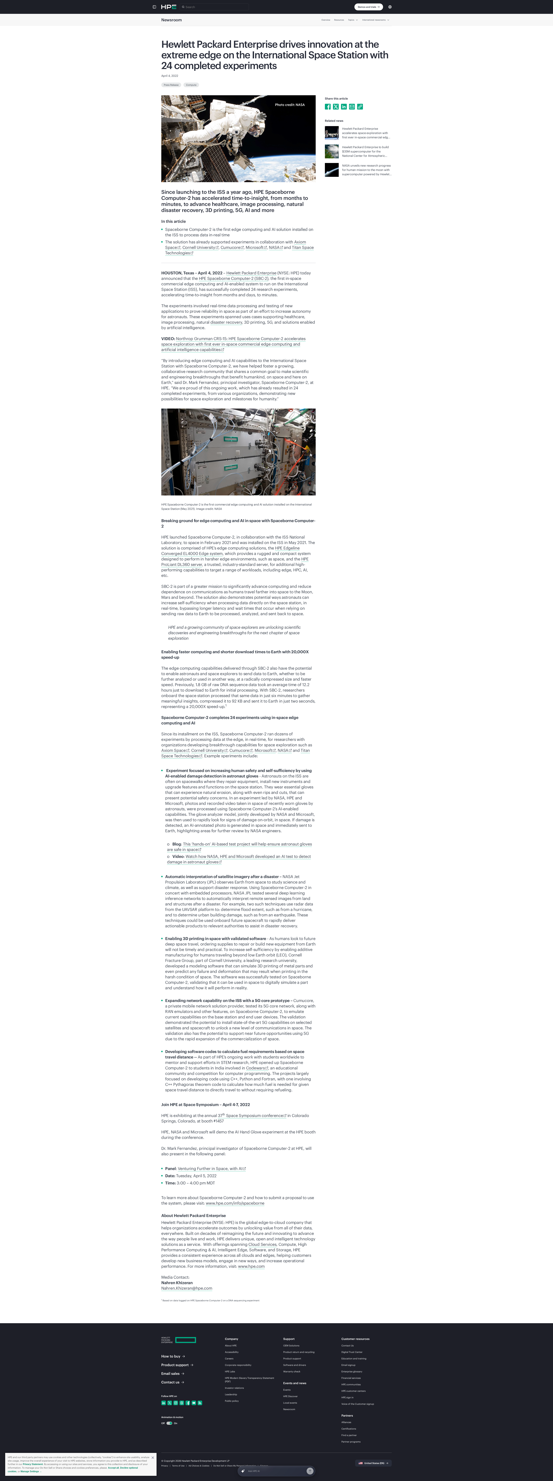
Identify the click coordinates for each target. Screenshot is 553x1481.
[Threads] (181, 1403)
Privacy (164, 1465)
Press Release (171, 84)
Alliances (346, 1422)
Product (175, 1365)
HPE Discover (290, 1396)
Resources (339, 20)
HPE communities (351, 1384)
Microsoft (254, 247)
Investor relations (234, 1387)
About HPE (231, 1345)
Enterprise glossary (351, 1371)
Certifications (348, 1428)
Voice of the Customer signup (357, 1403)
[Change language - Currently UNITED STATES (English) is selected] (390, 6)
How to (170, 1356)
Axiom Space (173, 750)
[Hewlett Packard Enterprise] (168, 7)
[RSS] (200, 1403)
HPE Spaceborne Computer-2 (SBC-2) (233, 278)
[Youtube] (194, 1403)
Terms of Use (178, 1465)
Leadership (231, 1394)
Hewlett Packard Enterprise (251, 273)
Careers (229, 1358)
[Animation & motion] (169, 1423)
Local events (290, 1402)
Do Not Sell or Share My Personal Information (234, 1465)
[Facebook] (187, 1403)
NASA (274, 247)
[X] (169, 1403)
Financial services (351, 1378)
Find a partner (349, 1435)
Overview (325, 20)
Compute (191, 84)
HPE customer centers (353, 1390)
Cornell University (198, 247)
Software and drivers (294, 1365)
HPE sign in (347, 1397)
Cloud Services (262, 1244)
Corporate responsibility (238, 1365)
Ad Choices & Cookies (199, 1465)
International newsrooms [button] (374, 20)
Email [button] (170, 1373)
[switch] (168, 1423)
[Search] (183, 7)
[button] (153, 1457)
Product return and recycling (299, 1352)
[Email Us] (546, 1470)
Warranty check (291, 1371)
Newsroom (289, 1409)
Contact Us (347, 1345)
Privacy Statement (33, 1464)
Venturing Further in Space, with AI (210, 1168)
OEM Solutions (291, 1345)
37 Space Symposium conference (250, 1115)
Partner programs (351, 1441)
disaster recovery (226, 322)
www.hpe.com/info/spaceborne (235, 1203)
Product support (292, 1358)
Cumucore (230, 247)
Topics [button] (351, 20)
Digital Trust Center (351, 1352)
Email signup (348, 1365)
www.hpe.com (251, 1266)
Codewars (255, 1068)
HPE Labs (230, 1371)
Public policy (232, 1400)
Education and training (353, 1358)
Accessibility (231, 1352)
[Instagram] (175, 1403)
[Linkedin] (163, 1403)
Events (287, 1389)
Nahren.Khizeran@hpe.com (186, 1288)
